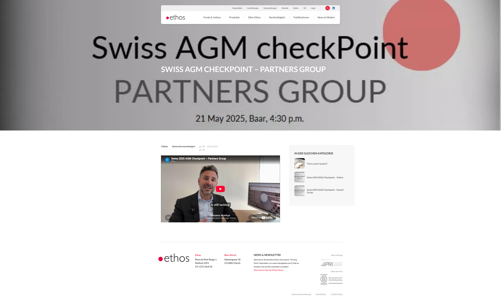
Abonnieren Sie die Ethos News (268, 270)
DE (305, 8)
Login (313, 8)
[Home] (175, 19)
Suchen (327, 8)
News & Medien (326, 17)
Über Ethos (254, 17)
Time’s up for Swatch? (317, 164)
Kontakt (285, 8)
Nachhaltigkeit (277, 17)
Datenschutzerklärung (301, 294)
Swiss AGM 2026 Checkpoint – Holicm (325, 177)
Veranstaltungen (270, 8)
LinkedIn (333, 8)
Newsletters (237, 8)
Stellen (296, 8)
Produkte (234, 17)
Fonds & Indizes (212, 17)
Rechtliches (321, 294)
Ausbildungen (252, 8)
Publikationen (301, 17)
